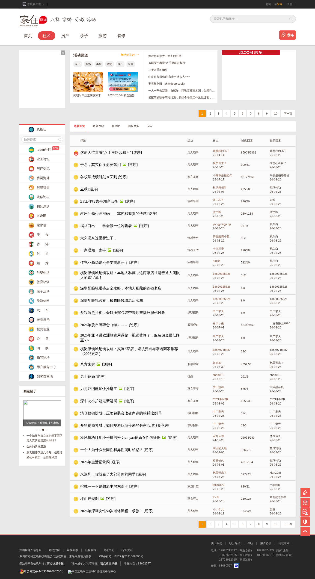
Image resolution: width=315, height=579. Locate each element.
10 (275, 113)
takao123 (219, 485)
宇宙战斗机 (277, 387)
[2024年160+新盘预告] (123, 91)
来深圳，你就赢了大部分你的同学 (108, 474)
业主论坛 (43, 159)
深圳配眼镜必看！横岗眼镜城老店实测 (111, 300)
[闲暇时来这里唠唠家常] (88, 91)
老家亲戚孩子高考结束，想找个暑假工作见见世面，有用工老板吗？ (181, 97)
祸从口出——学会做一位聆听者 (106, 226)
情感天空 (193, 237)
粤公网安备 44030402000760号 (44, 571)
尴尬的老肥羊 (278, 497)
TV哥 (216, 497)
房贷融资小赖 (221, 236)
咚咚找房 (54, 550)
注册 (289, 4)
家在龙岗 (193, 176)
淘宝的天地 (220, 448)
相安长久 (218, 460)
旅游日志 (193, 486)
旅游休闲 (43, 301)
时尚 (109, 64)
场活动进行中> (130, 54)
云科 (272, 199)
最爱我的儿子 (221, 151)
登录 (279, 4)
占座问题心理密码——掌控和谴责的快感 (113, 214)
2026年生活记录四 (95, 462)
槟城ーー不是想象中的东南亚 (104, 486)
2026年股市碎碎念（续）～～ (104, 325)
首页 (28, 35)
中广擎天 (218, 311)
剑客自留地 (45, 376)
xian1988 (276, 472)
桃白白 (274, 224)
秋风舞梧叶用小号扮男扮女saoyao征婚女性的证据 (120, 438)
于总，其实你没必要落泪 (100, 165)
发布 (290, 35)
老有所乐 (43, 320)
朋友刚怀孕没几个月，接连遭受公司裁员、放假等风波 (44, 455)
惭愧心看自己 (278, 163)
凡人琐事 (193, 152)
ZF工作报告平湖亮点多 (99, 201)
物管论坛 (43, 357)
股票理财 (193, 324)
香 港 (43, 244)
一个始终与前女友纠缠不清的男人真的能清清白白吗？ (44, 438)
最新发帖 (98, 126)
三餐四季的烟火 (158, 69)
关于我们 (216, 543)
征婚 (190, 376)
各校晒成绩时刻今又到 (98, 177)
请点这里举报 (55, 563)
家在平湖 (193, 201)
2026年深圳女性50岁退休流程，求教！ (111, 511)
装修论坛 (43, 197)
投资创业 (43, 329)
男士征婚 (87, 376)
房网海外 (43, 178)
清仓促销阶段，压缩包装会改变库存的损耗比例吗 (120, 413)
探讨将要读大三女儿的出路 (164, 56)
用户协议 (265, 543)
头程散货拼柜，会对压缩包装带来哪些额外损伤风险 (122, 313)
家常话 (41, 225)
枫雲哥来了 (220, 163)
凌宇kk (217, 212)
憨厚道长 (275, 436)
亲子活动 (43, 291)
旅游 (102, 35)
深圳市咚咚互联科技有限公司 (37, 556)
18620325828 (222, 273)
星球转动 (275, 187)
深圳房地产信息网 (30, 550)
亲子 (84, 35)
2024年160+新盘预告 (121, 95)
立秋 (84, 189)
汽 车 (43, 310)
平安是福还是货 (279, 175)
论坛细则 (283, 543)
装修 (121, 35)
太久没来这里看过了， (98, 238)
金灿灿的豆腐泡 (36, 446)
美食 (99, 64)
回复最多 (133, 126)
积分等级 (234, 543)
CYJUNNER (220, 399)
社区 (46, 35)
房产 (120, 64)
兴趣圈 (41, 216)
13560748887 (222, 350)
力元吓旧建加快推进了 (98, 389)
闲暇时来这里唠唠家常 (87, 95)
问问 (149, 126)
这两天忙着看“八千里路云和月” (167, 63)
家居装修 (72, 550)
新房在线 (90, 550)
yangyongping (222, 224)
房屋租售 (43, 187)
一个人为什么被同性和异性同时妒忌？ (111, 450)
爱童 (272, 509)
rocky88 (275, 485)
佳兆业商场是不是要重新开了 (104, 262)
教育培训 (43, 282)
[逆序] (137, 152)
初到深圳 (43, 206)
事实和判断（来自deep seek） (167, 83)
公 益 (43, 338)
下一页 (288, 113)
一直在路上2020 (280, 323)
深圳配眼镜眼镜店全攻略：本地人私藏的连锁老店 (120, 288)
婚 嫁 (43, 263)
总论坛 (41, 129)
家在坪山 (193, 498)
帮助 (250, 543)
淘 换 (43, 348)
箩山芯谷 (218, 199)
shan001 (218, 375)
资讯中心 (108, 550)
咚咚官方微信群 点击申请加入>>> (169, 76)
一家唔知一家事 (93, 250)
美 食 (43, 234)
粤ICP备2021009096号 (128, 556)
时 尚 (43, 253)
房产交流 (43, 168)
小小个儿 (218, 509)
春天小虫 (218, 323)
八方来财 (87, 364)
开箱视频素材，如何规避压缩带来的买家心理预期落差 (124, 425)
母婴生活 (43, 272)
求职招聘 (193, 312)
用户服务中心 (46, 367)
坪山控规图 (89, 499)
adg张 (216, 261)
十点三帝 (218, 248)
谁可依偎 (218, 436)
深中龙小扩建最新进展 (98, 401)
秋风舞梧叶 (220, 187)
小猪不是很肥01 (223, 175)
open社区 (44, 149)
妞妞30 (217, 362)
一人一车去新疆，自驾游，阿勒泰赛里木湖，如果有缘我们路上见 (181, 90)
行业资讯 (127, 550)
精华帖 (116, 126)
